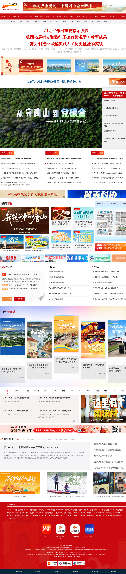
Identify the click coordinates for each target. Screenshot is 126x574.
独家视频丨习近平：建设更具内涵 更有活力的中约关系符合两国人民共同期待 (57, 49)
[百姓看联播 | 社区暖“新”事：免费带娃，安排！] (43, 340)
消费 (71, 16)
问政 (25, 16)
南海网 (22, 513)
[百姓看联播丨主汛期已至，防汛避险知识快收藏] (16, 336)
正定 (112, 21)
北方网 (80, 510)
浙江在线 (15, 513)
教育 (41, 16)
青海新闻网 (67, 513)
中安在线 (101, 513)
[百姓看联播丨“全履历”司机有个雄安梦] (97, 340)
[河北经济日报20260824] (105, 223)
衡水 (71, 21)
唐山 (44, 21)
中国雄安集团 (11, 519)
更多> (74, 421)
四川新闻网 (81, 513)
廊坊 (51, 21)
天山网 (89, 513)
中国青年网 (51, 510)
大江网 (44, 516)
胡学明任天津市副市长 (56, 299)
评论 (36, 16)
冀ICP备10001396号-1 (53, 550)
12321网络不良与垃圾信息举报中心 (61, 554)
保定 (57, 21)
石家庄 (13, 21)
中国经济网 (42, 510)
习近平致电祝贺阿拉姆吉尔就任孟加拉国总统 (66, 52)
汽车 (91, 16)
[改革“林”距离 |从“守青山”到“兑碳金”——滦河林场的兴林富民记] (51, 118)
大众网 (106, 510)
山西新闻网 (51, 516)
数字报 (100, 203)
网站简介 (19, 571)
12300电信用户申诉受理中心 (34, 554)
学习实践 (121, 16)
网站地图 (114, 571)
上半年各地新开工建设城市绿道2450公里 (60, 163)
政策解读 (104, 16)
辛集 (98, 21)
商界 (96, 16)
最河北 (84, 16)
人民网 (9, 510)
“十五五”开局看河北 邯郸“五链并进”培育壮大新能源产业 (19, 173)
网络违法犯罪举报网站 (46, 554)
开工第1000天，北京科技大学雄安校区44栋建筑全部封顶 (19, 178)
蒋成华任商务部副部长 (56, 282)
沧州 (64, 21)
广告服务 (57, 571)
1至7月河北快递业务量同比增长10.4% (54, 81)
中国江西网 (25, 516)
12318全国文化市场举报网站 (77, 554)
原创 (14, 16)
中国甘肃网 (82, 516)
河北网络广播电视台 (102, 516)
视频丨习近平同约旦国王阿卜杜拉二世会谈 (16, 49)
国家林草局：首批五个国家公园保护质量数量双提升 (64, 158)
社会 (19, 16)
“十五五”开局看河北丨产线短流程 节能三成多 (16, 158)
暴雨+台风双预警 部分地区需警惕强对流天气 (61, 173)
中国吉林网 (116, 513)
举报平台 (95, 571)
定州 (92, 21)
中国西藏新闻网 (35, 516)
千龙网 (74, 513)
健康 (47, 16)
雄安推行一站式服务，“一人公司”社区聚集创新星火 (18, 163)
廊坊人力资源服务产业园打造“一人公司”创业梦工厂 (18, 168)
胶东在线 (59, 516)
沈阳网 (86, 510)
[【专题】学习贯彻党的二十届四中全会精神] (30, 65)
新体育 (59, 16)
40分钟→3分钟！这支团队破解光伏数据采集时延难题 (64, 182)
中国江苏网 (16, 516)
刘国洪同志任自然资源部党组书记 (60, 293)
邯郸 (85, 21)
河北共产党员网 (115, 516)
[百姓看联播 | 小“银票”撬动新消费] (70, 334)
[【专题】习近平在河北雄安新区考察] (58, 65)
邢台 (78, 21)
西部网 (9, 516)
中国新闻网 (33, 510)
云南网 (95, 513)
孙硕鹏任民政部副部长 (56, 277)
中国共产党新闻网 (71, 510)
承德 (20, 21)
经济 (30, 16)
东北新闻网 (93, 510)
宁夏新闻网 (58, 513)
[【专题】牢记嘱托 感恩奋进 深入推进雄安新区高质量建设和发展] (86, 65)
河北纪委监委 (87, 554)
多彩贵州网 (39, 513)
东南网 (112, 510)
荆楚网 (32, 513)
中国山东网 (67, 516)
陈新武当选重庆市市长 (56, 271)
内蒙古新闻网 (48, 513)
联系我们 (38, 571)
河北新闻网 (90, 516)
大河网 (101, 510)
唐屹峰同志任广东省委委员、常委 (60, 288)
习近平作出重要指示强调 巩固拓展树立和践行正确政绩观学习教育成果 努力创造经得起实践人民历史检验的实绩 (66, 37)
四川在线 (109, 513)
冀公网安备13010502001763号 (98, 554)
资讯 (65, 16)
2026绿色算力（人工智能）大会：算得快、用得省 (63, 178)
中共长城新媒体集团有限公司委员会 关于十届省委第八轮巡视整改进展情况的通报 (15, 183)
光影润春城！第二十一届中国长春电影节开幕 (61, 168)
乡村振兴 (72, 439)
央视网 (20, 510)
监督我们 (76, 571)
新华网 (14, 510)
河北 (8, 16)
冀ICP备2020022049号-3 (64, 550)
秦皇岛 (36, 21)
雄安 (105, 21)
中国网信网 (60, 510)
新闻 (3, 16)
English (77, 16)
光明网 (26, 510)
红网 (27, 513)
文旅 (53, 16)
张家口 (28, 21)
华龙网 (9, 513)
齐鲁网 (74, 516)
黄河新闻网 (119, 510)
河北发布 (112, 16)
